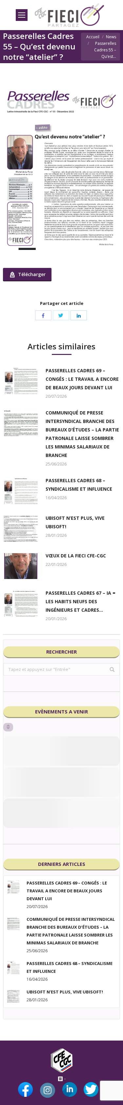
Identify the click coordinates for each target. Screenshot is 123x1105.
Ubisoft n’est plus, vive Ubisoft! (75, 522)
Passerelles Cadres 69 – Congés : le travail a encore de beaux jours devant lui (82, 379)
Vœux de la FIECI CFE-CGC (76, 555)
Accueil (92, 37)
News (111, 37)
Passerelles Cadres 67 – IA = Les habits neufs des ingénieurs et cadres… (80, 601)
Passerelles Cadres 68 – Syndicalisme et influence (79, 484)
